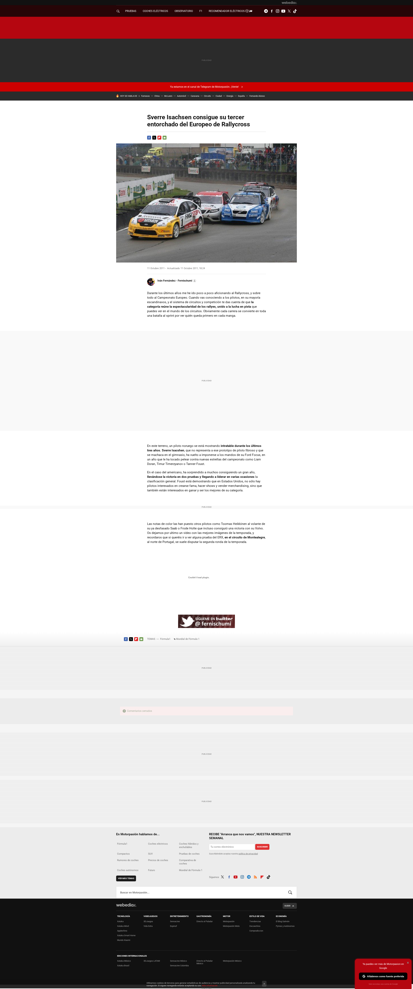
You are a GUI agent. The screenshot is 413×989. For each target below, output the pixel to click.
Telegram (266, 11)
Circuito (207, 96)
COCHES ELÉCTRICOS (155, 11)
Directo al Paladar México (204, 962)
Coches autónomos (127, 870)
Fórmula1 (165, 639)
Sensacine (175, 921)
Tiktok (295, 11)
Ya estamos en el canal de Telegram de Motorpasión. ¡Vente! (204, 86)
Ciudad (219, 96)
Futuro (151, 870)
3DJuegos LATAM (152, 961)
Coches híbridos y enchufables (188, 845)
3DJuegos (148, 921)
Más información (209, 985)
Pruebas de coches (189, 853)
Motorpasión (228, 921)
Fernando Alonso (257, 96)
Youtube (283, 11)
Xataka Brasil (123, 965)
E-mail (164, 138)
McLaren (168, 96)
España (241, 96)
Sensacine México (178, 961)
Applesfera (122, 931)
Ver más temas (126, 878)
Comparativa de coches (187, 862)
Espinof (173, 926)
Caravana (195, 96)
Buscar (290, 892)
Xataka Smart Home (126, 935)
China (157, 96)
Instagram (277, 11)
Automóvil (181, 96)
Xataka (120, 921)
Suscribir (262, 847)
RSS (255, 876)
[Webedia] (289, 3)
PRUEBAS (130, 11)
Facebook (272, 11)
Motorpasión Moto (231, 926)
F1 (200, 11)
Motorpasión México (232, 961)
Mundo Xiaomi (123, 940)
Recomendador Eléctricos (227, 11)
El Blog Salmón (282, 921)
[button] (176, 281)
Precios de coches (158, 860)
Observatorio (184, 11)
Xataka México (124, 961)
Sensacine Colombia (179, 965)
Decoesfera (254, 926)
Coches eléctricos (158, 843)
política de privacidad (248, 854)
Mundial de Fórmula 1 (187, 639)
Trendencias (255, 921)
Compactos (123, 853)
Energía (230, 96)
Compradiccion (256, 931)
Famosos (145, 96)
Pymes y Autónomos (285, 926)
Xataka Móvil (123, 926)
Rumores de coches (128, 860)
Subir (287, 906)
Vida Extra (148, 926)
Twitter (289, 11)
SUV (150, 853)
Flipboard (159, 138)
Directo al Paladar (204, 921)
